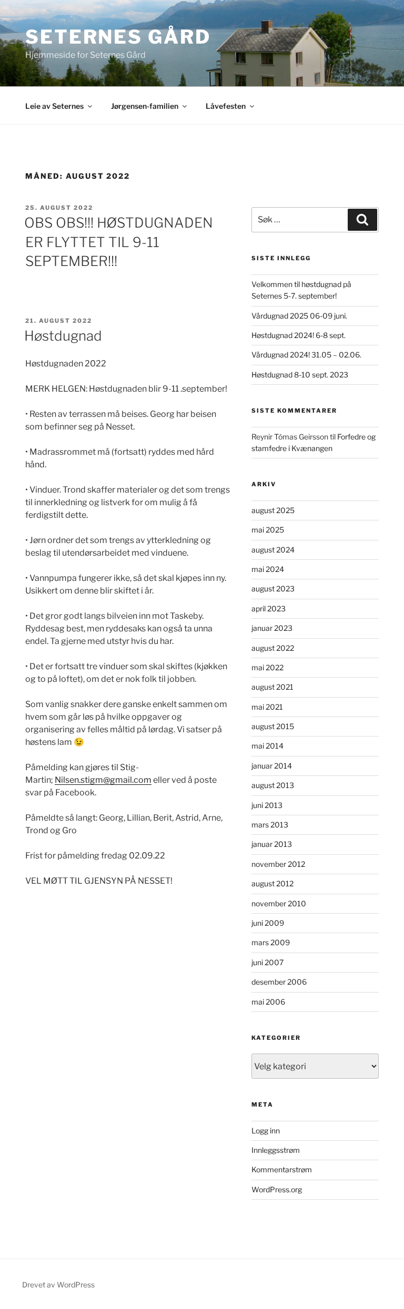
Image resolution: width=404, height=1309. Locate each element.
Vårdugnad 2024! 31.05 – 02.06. (306, 354)
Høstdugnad (63, 336)
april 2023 (268, 608)
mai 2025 (267, 529)
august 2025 (273, 510)
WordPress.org (276, 1189)
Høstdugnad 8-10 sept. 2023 (299, 374)
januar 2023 (271, 627)
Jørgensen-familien (144, 105)
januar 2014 (271, 765)
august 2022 (272, 647)
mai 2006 (268, 1001)
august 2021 (272, 686)
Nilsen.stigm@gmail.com (103, 780)
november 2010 (278, 903)
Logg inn (265, 1130)
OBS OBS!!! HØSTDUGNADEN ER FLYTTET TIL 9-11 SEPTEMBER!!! (118, 241)
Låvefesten (226, 105)
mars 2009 (270, 942)
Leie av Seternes (54, 105)
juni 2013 (266, 805)
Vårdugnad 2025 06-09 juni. (299, 315)
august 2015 (272, 726)
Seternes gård (117, 36)
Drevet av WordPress (58, 1284)
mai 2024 (267, 569)
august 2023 (273, 588)
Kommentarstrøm (281, 1169)
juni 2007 (267, 962)
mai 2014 (267, 745)
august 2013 (272, 785)
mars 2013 (269, 824)
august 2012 (272, 883)
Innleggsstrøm (275, 1150)
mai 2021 (267, 706)
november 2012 (278, 864)
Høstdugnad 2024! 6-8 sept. (298, 335)
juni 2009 (267, 922)
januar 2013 (271, 844)
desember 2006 (279, 981)
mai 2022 (267, 667)
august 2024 (273, 549)
